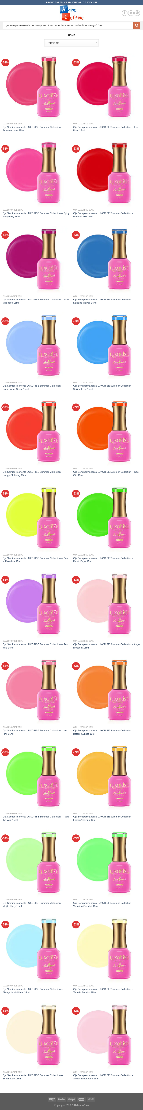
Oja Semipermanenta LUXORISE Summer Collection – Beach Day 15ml (33, 1077)
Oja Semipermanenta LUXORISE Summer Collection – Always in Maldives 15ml (33, 991)
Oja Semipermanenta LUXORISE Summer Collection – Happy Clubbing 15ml (33, 473)
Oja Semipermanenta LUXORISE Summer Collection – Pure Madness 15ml (36, 301)
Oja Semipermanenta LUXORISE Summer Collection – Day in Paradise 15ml (35, 560)
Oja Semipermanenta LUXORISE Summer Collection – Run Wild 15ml (35, 646)
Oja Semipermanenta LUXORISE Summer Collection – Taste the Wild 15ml (36, 818)
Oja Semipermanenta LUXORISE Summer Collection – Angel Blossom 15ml (106, 646)
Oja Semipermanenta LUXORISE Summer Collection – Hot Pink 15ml (35, 732)
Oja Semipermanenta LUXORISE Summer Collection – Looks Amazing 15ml (103, 818)
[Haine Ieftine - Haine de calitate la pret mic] (71, 13)
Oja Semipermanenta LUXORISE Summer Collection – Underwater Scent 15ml (33, 387)
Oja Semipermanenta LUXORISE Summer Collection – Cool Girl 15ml (106, 473)
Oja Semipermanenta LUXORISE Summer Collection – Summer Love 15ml (33, 129)
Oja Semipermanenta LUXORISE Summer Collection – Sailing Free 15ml (103, 387)
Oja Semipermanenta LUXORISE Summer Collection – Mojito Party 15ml (33, 905)
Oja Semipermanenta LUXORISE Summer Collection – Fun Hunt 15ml (105, 129)
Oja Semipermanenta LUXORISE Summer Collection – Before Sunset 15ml (103, 732)
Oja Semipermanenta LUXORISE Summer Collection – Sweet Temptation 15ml (103, 1077)
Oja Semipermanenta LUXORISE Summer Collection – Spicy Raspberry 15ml (36, 215)
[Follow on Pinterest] (137, 13)
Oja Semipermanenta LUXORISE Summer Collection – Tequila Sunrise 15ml (103, 991)
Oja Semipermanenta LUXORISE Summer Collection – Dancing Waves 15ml (103, 301)
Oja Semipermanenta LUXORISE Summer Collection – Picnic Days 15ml (103, 560)
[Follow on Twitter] (131, 13)
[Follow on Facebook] (124, 13)
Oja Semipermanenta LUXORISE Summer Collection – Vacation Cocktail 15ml (103, 905)
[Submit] (136, 25)
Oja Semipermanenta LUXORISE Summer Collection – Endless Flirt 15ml (103, 215)
